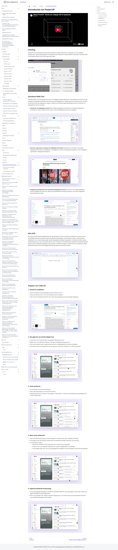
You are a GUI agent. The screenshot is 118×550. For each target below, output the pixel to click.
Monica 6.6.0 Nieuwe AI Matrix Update (10, 225)
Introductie (6, 152)
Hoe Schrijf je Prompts (9, 171)
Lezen (3, 125)
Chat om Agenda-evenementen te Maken (9, 100)
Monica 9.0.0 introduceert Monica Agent (9, 179)
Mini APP (98, 11)
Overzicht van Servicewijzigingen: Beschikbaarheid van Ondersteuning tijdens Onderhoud (8, 44)
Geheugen (5, 145)
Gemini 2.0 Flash (8, 74)
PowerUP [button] (4, 162)
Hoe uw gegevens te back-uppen (9, 29)
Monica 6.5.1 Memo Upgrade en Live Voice (10, 229)
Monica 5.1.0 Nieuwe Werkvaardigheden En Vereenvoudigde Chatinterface (10, 297)
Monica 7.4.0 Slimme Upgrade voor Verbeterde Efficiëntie (10, 199)
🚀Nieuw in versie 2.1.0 (9, 362)
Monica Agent (6, 54)
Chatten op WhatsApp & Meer (10, 106)
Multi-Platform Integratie (8, 123)
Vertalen (4, 133)
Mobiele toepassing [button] (6, 345)
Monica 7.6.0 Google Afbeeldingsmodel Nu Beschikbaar (7, 191)
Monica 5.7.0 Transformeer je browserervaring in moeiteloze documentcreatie (10, 271)
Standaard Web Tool (101, 9)
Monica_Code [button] (4, 369)
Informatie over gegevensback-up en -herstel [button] (9, 20)
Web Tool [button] (3, 340)
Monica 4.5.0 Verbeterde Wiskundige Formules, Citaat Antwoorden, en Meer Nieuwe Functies (10, 330)
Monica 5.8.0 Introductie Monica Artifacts (10, 266)
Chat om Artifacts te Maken (10, 111)
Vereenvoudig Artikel (7, 174)
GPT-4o (6, 61)
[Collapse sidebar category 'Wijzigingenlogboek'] (18, 176)
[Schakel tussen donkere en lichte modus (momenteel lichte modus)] (113, 2)
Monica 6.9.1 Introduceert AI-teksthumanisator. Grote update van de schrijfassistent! (10, 221)
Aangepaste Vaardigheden (10, 155)
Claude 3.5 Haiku (8, 69)
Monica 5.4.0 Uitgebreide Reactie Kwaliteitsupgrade (9, 284)
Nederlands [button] (107, 2)
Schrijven (4, 130)
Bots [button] (3, 150)
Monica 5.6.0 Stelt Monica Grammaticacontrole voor (9, 275)
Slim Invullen (5, 342)
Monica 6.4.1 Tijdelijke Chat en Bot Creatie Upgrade (10, 233)
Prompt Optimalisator (8, 121)
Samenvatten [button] (5, 86)
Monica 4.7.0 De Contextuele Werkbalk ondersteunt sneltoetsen (9, 318)
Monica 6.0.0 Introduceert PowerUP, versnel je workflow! (10, 248)
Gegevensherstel (6, 32)
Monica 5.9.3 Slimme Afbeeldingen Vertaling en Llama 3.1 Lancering (10, 257)
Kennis (4, 160)
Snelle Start (4, 6)
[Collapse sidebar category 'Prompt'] (18, 116)
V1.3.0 (3, 372)
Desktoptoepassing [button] (6, 352)
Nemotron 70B (7, 81)
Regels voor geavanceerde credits (9, 14)
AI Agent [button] (4, 51)
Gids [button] (3, 347)
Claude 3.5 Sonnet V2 (9, 66)
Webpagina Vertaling (8, 135)
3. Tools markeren (101, 20)
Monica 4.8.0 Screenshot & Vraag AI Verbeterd (9, 313)
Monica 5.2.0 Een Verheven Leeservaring (9, 292)
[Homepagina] (29, 6)
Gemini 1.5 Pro (7, 71)
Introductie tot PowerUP (9, 165)
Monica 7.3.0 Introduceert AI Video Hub (9, 203)
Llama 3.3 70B (7, 78)
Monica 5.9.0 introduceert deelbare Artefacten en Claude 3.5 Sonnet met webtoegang (10, 262)
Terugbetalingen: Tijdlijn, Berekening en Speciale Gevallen (10, 35)
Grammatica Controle (7, 148)
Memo (4, 143)
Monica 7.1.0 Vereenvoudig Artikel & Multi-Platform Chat (9, 211)
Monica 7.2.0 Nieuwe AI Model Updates (10, 207)
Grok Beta (6, 83)
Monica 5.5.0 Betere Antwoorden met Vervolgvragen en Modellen (10, 280)
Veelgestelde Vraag (7, 11)
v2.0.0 (4, 364)
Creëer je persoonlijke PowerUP (8, 168)
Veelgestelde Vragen (7, 39)
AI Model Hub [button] (5, 56)
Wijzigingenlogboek (6, 176)
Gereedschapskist (6, 140)
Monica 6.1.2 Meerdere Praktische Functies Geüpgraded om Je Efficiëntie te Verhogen (10, 243)
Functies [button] (3, 49)
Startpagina (23, 2)
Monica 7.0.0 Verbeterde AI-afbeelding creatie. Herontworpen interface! (9, 216)
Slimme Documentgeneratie (10, 113)
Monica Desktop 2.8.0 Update (10, 357)
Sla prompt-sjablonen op (9, 118)
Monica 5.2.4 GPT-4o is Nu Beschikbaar (9, 288)
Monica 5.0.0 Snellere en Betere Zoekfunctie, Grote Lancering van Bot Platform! (10, 302)
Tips (4, 349)
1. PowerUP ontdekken (102, 15)
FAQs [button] (2, 8)
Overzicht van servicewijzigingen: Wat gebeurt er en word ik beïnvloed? (10, 25)
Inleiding (98, 7)
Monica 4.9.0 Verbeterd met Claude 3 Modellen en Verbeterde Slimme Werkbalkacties (9, 308)
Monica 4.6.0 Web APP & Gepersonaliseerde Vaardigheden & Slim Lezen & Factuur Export (9, 323)
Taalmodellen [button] (6, 59)
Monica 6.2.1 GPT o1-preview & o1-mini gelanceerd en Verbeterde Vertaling (10, 238)
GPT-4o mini (7, 64)
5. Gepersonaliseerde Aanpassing (102, 25)
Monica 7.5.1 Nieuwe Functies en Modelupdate (10, 196)
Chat (3, 97)
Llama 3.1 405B (7, 76)
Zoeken (4, 128)
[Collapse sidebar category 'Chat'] (18, 97)
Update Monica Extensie (8, 17)
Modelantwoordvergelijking (10, 103)
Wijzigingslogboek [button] (7, 354)
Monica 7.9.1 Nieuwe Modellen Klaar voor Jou (10, 183)
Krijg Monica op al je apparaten (9, 367)
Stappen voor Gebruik (101, 13)
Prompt (4, 116)
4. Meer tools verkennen (103, 22)
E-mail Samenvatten (8, 91)
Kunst (3, 138)
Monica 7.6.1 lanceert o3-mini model (9, 187)
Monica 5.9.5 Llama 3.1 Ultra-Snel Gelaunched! (9, 252)
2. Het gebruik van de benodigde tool (102, 17)
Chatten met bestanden (9, 108)
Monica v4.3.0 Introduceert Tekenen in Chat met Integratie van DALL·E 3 (10, 336)
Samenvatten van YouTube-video (10, 94)
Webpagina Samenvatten (9, 88)
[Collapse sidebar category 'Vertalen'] (18, 133)
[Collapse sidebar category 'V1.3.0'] (18, 372)
